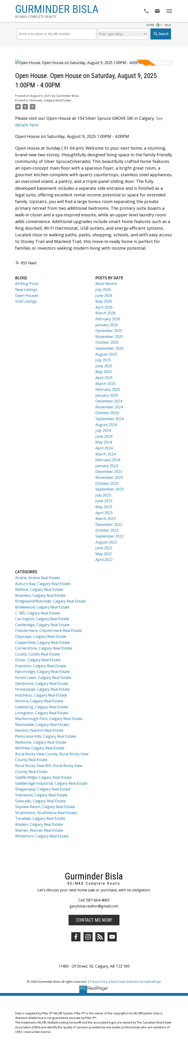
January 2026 (106, 324)
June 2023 (103, 500)
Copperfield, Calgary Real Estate (42, 642)
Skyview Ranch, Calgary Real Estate (45, 806)
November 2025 (109, 336)
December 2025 (108, 330)
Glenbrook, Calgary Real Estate (41, 683)
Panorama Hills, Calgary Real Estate (45, 736)
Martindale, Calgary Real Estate (42, 724)
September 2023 (109, 489)
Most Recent (106, 283)
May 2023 (103, 506)
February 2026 (107, 318)
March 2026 (105, 312)
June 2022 (103, 547)
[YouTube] (112, 936)
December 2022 (108, 524)
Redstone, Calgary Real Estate (40, 742)
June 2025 (103, 365)
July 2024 (103, 430)
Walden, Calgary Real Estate (39, 824)
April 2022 (104, 559)
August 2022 (106, 542)
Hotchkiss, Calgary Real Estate (41, 695)
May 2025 (103, 371)
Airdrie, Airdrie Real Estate (37, 577)
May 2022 (103, 553)
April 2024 (104, 448)
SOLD (167, 25)
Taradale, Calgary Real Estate (40, 818)
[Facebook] (75, 936)
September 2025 (109, 348)
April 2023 (104, 512)
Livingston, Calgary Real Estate (41, 712)
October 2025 (107, 342)
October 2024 (107, 412)
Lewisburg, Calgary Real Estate (41, 706)
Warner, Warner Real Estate (39, 830)
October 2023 (107, 483)
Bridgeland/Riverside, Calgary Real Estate (50, 601)
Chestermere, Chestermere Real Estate (48, 630)
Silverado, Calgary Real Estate (50, 100)
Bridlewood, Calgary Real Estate (42, 607)
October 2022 (107, 530)
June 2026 (103, 295)
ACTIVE (150, 25)
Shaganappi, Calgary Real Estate (43, 789)
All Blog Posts (27, 283)
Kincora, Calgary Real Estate (39, 700)
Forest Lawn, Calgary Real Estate (43, 677)
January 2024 (106, 465)
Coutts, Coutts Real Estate (37, 654)
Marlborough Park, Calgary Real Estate (48, 718)
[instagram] (88, 936)
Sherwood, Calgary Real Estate (41, 795)
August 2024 (106, 424)
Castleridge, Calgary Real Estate (42, 624)
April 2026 (104, 307)
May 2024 (103, 442)
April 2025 (104, 377)
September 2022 (109, 536)
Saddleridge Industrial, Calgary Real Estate (51, 783)
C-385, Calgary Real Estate (37, 613)
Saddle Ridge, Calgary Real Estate (43, 777)
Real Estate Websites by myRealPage (136, 981)
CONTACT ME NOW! (94, 920)
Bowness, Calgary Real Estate (40, 595)
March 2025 (105, 383)
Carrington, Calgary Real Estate (42, 618)
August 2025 (106, 354)
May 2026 (103, 301)
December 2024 (108, 401)
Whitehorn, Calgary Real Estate (42, 836)
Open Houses (27, 295)
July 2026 (103, 289)
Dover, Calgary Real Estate (38, 659)
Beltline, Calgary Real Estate (39, 589)
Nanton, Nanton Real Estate (39, 730)
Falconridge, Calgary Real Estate (42, 671)
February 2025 (107, 389)
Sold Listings (26, 301)
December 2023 (108, 471)
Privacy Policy (99, 981)
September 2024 (109, 418)
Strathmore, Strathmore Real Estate (46, 812)
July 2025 (103, 360)
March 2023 (105, 518)
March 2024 (105, 454)
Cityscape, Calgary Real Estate (40, 636)
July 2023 (103, 495)
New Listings (26, 289)
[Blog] (100, 936)
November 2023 (109, 477)
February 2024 (107, 459)
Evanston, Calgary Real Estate (40, 665)
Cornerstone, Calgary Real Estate (43, 648)
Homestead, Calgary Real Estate (42, 689)
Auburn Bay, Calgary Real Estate (42, 583)
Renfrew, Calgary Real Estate (39, 747)
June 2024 (103, 436)
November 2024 (109, 407)
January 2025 (106, 395)
